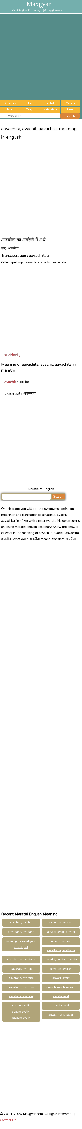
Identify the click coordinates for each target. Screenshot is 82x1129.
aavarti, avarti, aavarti (60, 987)
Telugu (30, 109)
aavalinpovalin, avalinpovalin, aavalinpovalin (21, 1012)
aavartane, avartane (21, 987)
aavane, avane (61, 941)
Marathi (70, 103)
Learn (70, 109)
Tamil (10, 109)
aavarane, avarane (21, 978)
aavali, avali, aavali (61, 1015)
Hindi (30, 103)
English (50, 103)
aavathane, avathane (61, 950)
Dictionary (10, 103)
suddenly (12, 354)
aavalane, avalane (21, 996)
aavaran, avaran (61, 969)
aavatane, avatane (60, 923)
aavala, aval (61, 996)
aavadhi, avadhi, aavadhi (61, 960)
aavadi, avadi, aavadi (61, 932)
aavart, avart (60, 978)
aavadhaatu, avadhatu (21, 960)
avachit (10, 381)
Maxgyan (39, 3)
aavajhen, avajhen (21, 923)
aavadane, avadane (21, 932)
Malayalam (50, 109)
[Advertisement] (41, 57)
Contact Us (8, 1120)
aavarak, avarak (21, 969)
